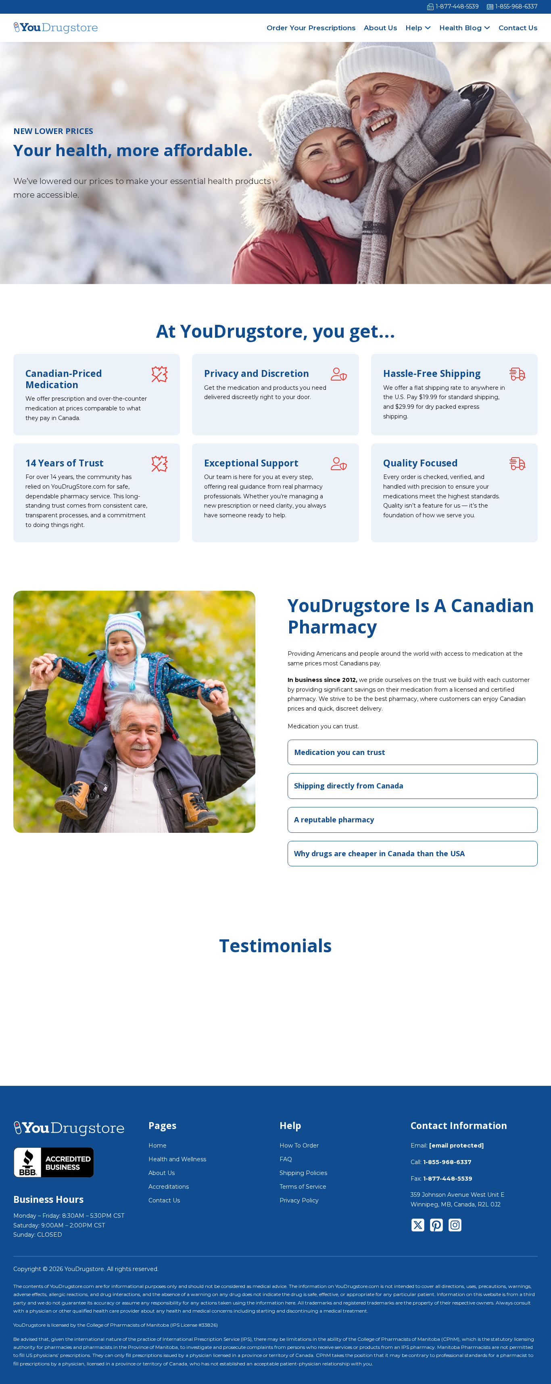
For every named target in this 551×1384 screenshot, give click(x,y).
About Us (380, 28)
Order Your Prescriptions (311, 28)
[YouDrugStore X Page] (418, 1227)
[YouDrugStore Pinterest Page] (436, 1227)
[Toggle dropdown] (427, 27)
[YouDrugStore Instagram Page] (455, 1227)
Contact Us (518, 28)
